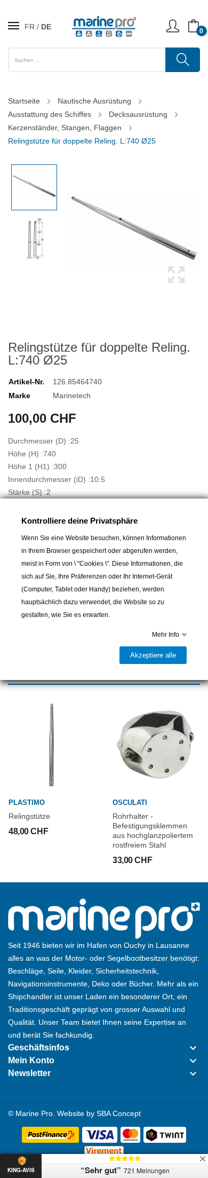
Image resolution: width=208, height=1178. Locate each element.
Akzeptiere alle (153, 655)
